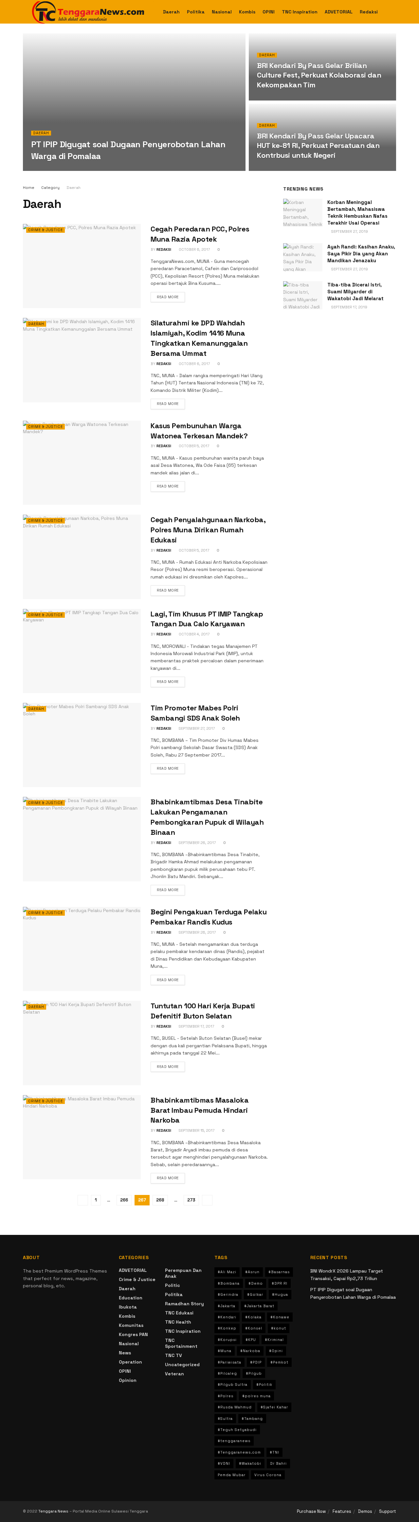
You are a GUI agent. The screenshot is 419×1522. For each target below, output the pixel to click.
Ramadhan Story (184, 1304)
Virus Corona (268, 1475)
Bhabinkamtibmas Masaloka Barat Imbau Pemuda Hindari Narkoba (199, 1110)
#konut (278, 1328)
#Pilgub (254, 1373)
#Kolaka (253, 1317)
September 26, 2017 (197, 842)
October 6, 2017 (194, 249)
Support (387, 1511)
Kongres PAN (133, 1334)
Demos (365, 1511)
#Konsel (253, 1328)
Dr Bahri (278, 1463)
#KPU (251, 1339)
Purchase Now (311, 1511)
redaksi (44, 169)
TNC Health (178, 1322)
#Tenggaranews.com (239, 1452)
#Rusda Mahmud (235, 1407)
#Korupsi (227, 1339)
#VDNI (224, 1463)
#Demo (255, 1283)
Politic (172, 1285)
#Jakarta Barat (259, 1306)
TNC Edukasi (179, 1313)
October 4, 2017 (194, 634)
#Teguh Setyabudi (237, 1429)
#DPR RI (279, 1283)
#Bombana (229, 1283)
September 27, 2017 (196, 728)
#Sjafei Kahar (274, 1407)
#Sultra (225, 1418)
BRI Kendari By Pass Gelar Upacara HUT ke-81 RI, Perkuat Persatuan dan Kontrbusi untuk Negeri (318, 145)
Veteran (174, 1374)
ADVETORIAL (339, 12)
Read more (168, 297)
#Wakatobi (250, 1463)
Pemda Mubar (232, 1475)
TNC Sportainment (181, 1343)
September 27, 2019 (349, 231)
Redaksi (369, 12)
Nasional (222, 12)
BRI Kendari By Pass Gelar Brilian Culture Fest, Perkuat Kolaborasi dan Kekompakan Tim (319, 75)
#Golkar (255, 1294)
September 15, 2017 (196, 1130)
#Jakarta (226, 1306)
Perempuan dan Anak (183, 1273)
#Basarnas (279, 1272)
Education (130, 1298)
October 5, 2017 (193, 446)
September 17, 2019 (348, 307)
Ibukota (128, 1307)
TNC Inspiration (300, 12)
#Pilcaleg (227, 1373)
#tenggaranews (234, 1441)
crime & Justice (45, 230)
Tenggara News (53, 1511)
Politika (196, 12)
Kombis (247, 12)
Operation (130, 1362)
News (125, 1353)
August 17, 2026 (74, 169)
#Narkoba (250, 1350)
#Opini (276, 1350)
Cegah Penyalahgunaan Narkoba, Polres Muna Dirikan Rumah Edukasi (208, 529)
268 (160, 1200)
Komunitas (131, 1325)
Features (342, 1511)
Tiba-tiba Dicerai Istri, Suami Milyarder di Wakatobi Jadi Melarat (355, 292)
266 (124, 1200)
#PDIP (256, 1362)
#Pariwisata (229, 1362)
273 (191, 1200)
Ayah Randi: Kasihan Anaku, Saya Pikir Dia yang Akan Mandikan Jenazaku (361, 254)
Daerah (171, 12)
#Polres (225, 1396)
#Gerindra (228, 1294)
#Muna (224, 1350)
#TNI (274, 1452)
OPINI (269, 12)
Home (28, 187)
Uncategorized (182, 1364)
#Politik (264, 1384)
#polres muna (256, 1396)
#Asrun (252, 1272)
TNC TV (173, 1355)
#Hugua (280, 1294)
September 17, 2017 (196, 1026)
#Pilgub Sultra (232, 1384)
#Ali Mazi (227, 1272)
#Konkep (227, 1328)
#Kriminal (274, 1339)
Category (50, 187)
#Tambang (252, 1418)
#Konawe (279, 1317)
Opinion (128, 1380)
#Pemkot (279, 1362)
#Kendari (227, 1317)
